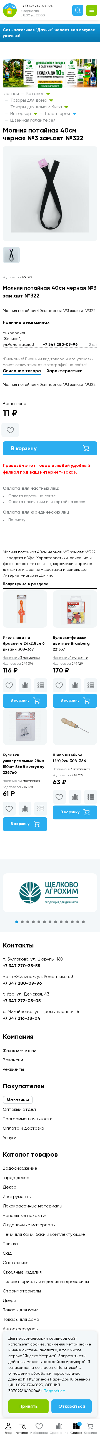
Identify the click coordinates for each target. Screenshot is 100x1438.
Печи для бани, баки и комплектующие (44, 1234)
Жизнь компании (19, 1050)
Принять (28, 1406)
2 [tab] (22, 922)
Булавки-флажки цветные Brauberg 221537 (71, 643)
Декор (9, 1187)
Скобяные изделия (22, 1272)
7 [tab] (50, 922)
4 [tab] (33, 922)
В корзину (24, 448)
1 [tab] (16, 922)
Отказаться (71, 1406)
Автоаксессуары (20, 1328)
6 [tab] (44, 922)
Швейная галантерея (33, 120)
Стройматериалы (22, 1291)
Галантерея (58, 113)
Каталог (35, 93)
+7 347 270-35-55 (21, 965)
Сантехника (16, 1262)
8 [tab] (55, 922)
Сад (7, 1253)
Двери (9, 1300)
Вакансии (13, 1059)
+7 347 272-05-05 (22, 1000)
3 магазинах (21, 657)
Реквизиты (13, 1069)
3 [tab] (27, 922)
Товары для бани (20, 1309)
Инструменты (17, 1196)
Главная (11, 93)
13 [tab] (83, 922)
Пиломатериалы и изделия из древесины (46, 1281)
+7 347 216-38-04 (22, 1018)
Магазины (18, 1099)
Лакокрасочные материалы (32, 1206)
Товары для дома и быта (36, 106)
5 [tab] (39, 922)
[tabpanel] (50, 893)
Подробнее (54, 1391)
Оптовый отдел (19, 1109)
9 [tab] (61, 922)
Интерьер (21, 113)
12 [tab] (77, 922)
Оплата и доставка (23, 1128)
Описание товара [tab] (22, 370)
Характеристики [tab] (64, 370)
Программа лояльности (27, 1118)
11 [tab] (72, 922)
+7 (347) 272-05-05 (36, 6)
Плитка (10, 1243)
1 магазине (70, 657)
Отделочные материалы (29, 1224)
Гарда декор (16, 1177)
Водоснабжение (20, 1168)
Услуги (9, 1137)
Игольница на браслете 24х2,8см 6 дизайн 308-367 (24, 643)
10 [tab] (66, 922)
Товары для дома (29, 100)
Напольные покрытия (25, 1215)
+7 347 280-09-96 (60, 344)
